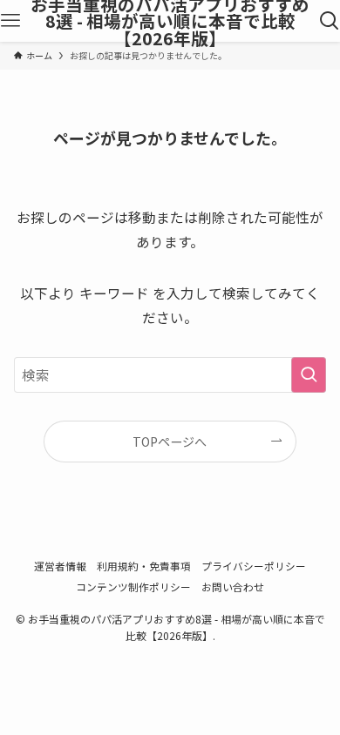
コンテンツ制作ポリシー (133, 586)
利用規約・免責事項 (144, 565)
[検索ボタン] (329, 21)
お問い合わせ (232, 586)
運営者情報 (60, 565)
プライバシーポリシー (253, 565)
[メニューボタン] (10, 21)
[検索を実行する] (308, 375)
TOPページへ (170, 441)
